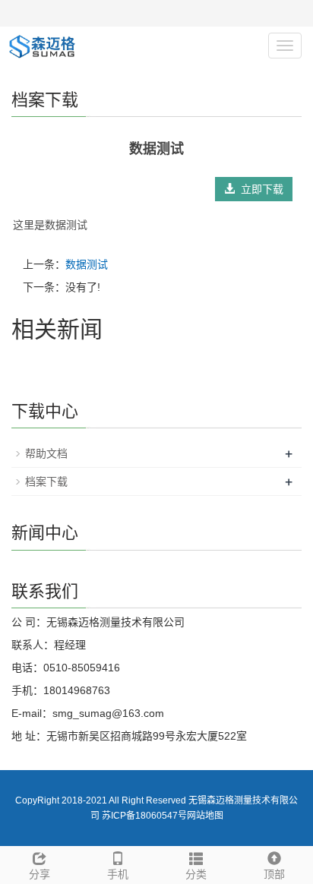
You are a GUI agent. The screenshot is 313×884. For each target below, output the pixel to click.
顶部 (274, 874)
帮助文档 (46, 453)
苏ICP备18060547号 (144, 815)
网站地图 (205, 815)
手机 (117, 874)
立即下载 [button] (259, 189)
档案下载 (46, 481)
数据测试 (86, 264)
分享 (39, 874)
